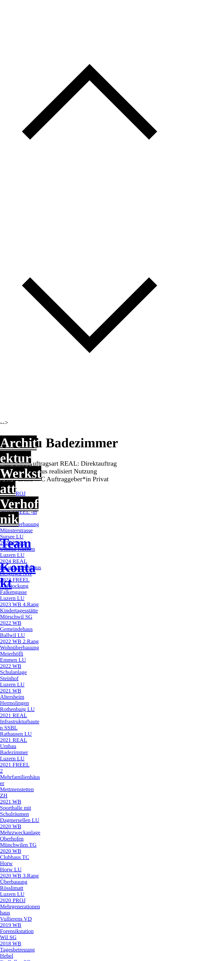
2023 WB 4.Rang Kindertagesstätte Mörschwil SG (19, 610)
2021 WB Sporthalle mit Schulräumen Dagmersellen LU (19, 811)
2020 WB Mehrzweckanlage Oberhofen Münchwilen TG (20, 835)
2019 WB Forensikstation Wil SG (17, 931)
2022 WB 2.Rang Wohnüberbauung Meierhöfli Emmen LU (19, 650)
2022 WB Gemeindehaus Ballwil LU (16, 629)
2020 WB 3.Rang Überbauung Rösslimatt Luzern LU (19, 885)
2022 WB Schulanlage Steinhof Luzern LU (13, 675)
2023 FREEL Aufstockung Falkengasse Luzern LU (15, 589)
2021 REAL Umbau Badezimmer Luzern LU (14, 749)
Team (15, 543)
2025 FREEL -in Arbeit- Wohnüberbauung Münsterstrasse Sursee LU (19, 524)
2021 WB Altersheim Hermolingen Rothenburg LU (17, 700)
